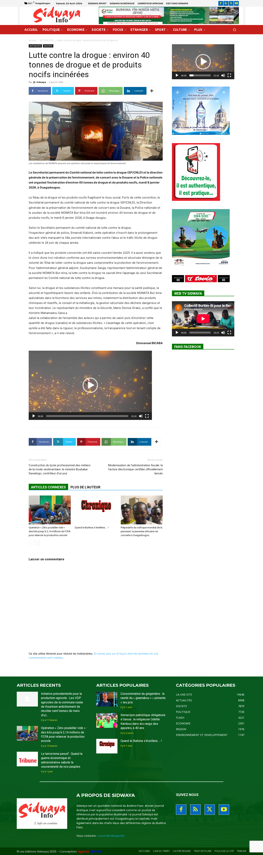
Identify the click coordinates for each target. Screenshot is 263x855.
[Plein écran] (147, 416)
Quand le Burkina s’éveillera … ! (91, 527)
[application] (90, 385)
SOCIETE (48, 45)
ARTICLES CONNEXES (48, 487)
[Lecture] (34, 416)
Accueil (32, 40)
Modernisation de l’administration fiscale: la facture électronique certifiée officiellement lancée (135, 469)
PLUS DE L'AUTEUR (85, 487)
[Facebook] (220, 3)
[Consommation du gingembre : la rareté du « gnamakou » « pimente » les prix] (106, 699)
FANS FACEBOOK (187, 346)
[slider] (87, 416)
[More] (152, 91)
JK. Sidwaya (39, 82)
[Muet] (141, 416)
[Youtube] (236, 3)
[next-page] (37, 543)
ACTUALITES (46, 40)
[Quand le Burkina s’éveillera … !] (96, 509)
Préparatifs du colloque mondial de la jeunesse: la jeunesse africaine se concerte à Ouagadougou (141, 531)
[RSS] (226, 3)
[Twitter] (231, 3)
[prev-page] (31, 543)
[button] (234, 29)
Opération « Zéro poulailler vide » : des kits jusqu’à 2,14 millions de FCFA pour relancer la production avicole (49, 531)
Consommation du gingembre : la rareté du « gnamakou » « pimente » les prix (143, 698)
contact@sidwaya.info (111, 835)
